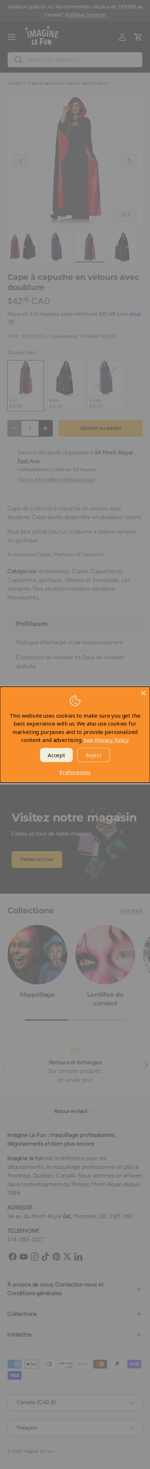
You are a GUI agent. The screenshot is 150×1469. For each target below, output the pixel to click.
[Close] (143, 693)
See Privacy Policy (106, 739)
